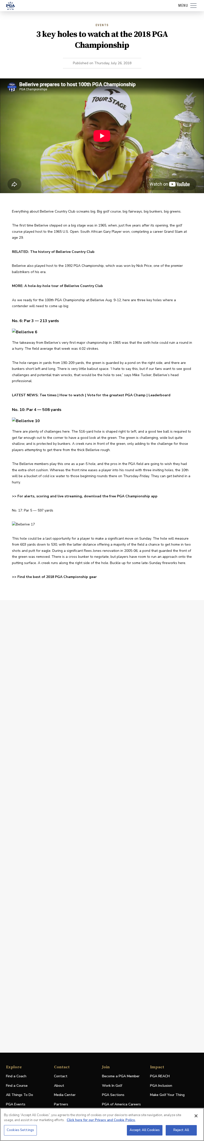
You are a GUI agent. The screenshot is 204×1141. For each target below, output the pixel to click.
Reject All (181, 1130)
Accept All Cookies (145, 1130)
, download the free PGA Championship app (119, 496)
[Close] (196, 1115)
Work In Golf (112, 1085)
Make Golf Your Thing (167, 1095)
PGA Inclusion (161, 1085)
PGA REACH (160, 1076)
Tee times (48, 395)
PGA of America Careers (121, 1104)
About (59, 1085)
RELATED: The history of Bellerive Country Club (53, 251)
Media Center (65, 1095)
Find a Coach (16, 1076)
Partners (61, 1104)
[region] (102, 1124)
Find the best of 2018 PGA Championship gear (57, 576)
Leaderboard (159, 395)
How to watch (71, 395)
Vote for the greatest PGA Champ (116, 395)
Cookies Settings (20, 1130)
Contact (60, 1076)
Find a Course (17, 1085)
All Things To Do (19, 1094)
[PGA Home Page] (10, 5)
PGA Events (15, 1104)
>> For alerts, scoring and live (38, 496)
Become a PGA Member (121, 1076)
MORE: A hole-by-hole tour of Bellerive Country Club (57, 286)
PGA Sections (113, 1094)
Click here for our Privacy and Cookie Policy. (101, 1120)
